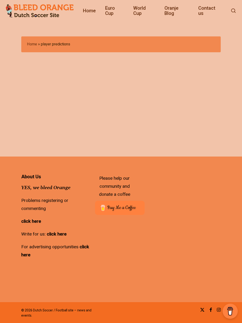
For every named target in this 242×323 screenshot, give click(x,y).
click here (31, 221)
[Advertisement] (211, 203)
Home (32, 44)
